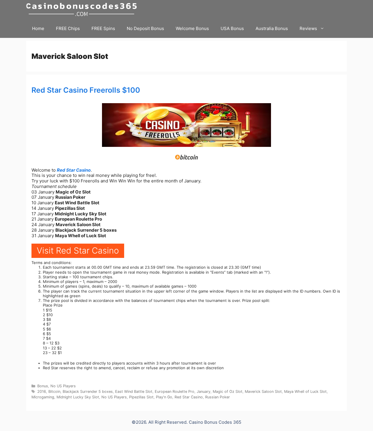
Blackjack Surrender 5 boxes (88, 391)
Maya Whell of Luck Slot (305, 391)
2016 (41, 391)
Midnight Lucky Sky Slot (78, 397)
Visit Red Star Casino (78, 250)
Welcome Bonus (192, 28)
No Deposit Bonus (145, 28)
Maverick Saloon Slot (263, 391)
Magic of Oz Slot (227, 391)
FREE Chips (68, 28)
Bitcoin (54, 391)
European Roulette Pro (174, 391)
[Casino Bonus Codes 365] (83, 9)
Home (38, 28)
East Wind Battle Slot (133, 391)
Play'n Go (164, 397)
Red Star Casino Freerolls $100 (85, 90)
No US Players (63, 386)
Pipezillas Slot (141, 397)
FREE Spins (103, 28)
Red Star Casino (74, 170)
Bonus (42, 386)
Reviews (308, 28)
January (203, 391)
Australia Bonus (272, 28)
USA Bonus (232, 28)
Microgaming (42, 397)
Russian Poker (217, 397)
